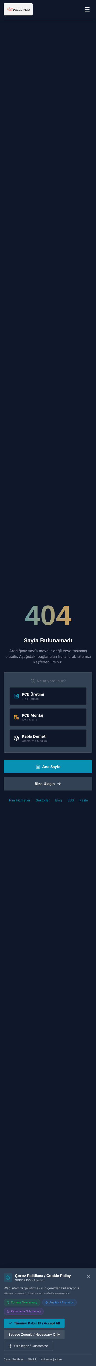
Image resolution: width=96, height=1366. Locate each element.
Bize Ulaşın (45, 783)
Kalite (83, 800)
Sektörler (43, 800)
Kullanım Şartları (51, 1359)
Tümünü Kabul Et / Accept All (37, 1323)
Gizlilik (32, 1359)
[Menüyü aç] (87, 9)
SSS (71, 800)
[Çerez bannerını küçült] (88, 1276)
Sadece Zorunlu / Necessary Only (34, 1334)
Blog (58, 800)
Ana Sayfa (51, 766)
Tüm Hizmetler (19, 800)
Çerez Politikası (14, 1359)
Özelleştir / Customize (31, 1346)
